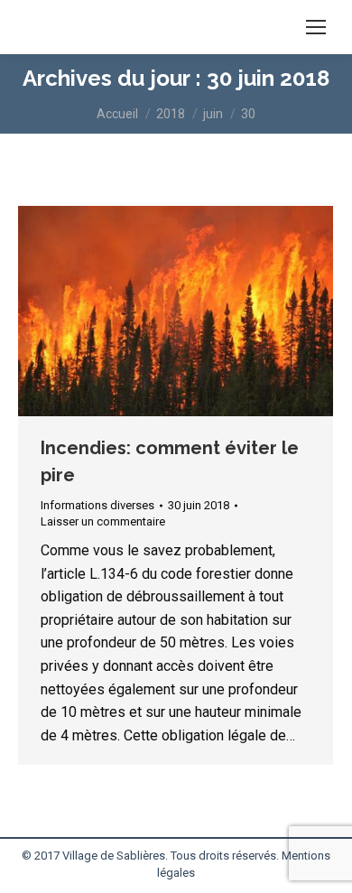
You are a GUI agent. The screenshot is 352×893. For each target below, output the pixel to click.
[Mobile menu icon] (316, 27)
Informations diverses (97, 505)
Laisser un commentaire (103, 521)
